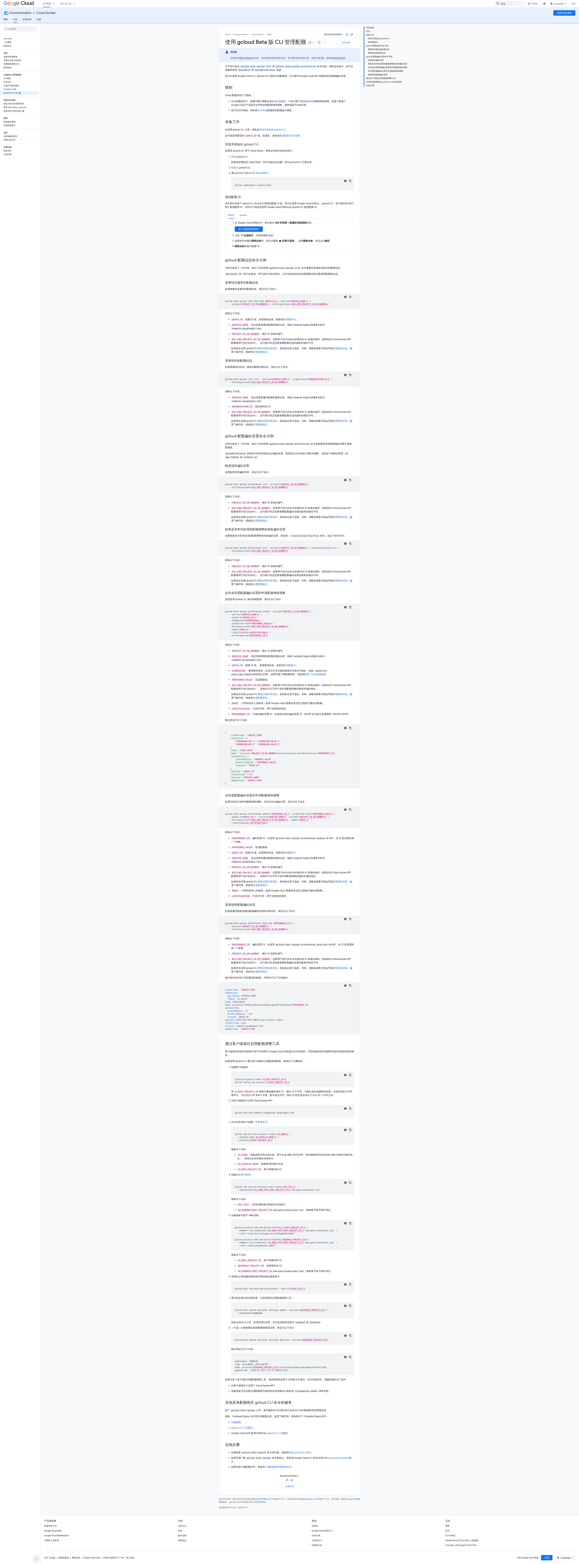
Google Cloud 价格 (52, 1531)
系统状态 (182, 1540)
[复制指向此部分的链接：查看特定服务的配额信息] (261, 283)
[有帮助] (347, 34)
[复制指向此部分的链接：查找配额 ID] (244, 197)
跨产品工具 (66, 3)
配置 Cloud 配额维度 (315, 674)
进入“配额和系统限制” (248, 229)
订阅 (547, 1557)
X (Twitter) (450, 1535)
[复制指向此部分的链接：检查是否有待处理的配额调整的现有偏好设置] (288, 529)
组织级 (311, 101)
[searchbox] (20, 29)
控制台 (535, 3)
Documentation (20, 13)
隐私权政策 (63, 1557)
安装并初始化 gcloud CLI (272, 129)
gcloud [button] (243, 215)
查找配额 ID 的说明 (289, 135)
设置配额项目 (260, 352)
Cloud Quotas (45, 13)
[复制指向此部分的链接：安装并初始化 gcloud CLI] (262, 144)
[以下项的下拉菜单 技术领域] (54, 3)
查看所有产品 (50, 1526)
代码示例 (316, 1535)
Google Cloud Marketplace (56, 1535)
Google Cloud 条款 (91, 1557)
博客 (447, 1526)
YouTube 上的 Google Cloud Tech (461, 1545)
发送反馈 (346, 42)
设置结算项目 (270, 348)
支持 (180, 1531)
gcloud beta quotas (338, 1457)
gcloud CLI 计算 (274, 1433)
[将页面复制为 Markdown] (319, 42)
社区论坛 (182, 1526)
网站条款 (76, 1557)
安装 (233, 156)
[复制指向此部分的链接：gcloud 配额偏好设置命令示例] (277, 436)
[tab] (231, 215)
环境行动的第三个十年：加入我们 (119, 1557)
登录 (573, 3)
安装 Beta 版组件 (259, 173)
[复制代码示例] (350, 180)
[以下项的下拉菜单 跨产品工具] (75, 3)
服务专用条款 (245, 58)
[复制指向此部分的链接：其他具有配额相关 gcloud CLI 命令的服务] (295, 1403)
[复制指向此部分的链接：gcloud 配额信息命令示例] (269, 260)
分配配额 (236, 1422)
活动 (447, 1531)
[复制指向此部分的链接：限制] (235, 88)
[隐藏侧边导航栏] (36, 1559)
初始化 (234, 167)
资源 (39, 19)
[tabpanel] (289, 234)
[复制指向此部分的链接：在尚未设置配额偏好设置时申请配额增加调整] (288, 593)
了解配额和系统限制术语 (278, 1466)
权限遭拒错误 (340, 348)
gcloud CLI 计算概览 (242, 1427)
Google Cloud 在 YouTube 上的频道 (461, 1540)
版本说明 (182, 1535)
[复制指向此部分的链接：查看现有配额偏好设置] (258, 905)
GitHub (315, 1526)
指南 (15, 19)
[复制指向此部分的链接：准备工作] (243, 122)
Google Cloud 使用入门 (322, 1531)
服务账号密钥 (243, 1174)
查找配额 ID (289, 319)
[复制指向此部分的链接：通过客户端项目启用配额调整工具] (282, 1044)
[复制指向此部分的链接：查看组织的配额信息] (255, 361)
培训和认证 (317, 1545)
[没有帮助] (351, 34)
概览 (6, 19)
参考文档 (27, 19)
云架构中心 (317, 1540)
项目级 (277, 101)
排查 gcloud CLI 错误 (300, 1452)
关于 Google (49, 1557)
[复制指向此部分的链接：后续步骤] (243, 1445)
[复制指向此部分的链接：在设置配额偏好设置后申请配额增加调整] (282, 795)
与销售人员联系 (51, 1540)
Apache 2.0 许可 (312, 1499)
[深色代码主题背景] (345, 180)
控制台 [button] (231, 215)
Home (227, 34)
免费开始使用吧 (564, 13)
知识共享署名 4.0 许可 (265, 1499)
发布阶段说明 (339, 58)
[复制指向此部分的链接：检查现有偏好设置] (252, 466)
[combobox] (510, 3)
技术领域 (46, 3)
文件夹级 (262, 110)
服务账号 (262, 1122)
